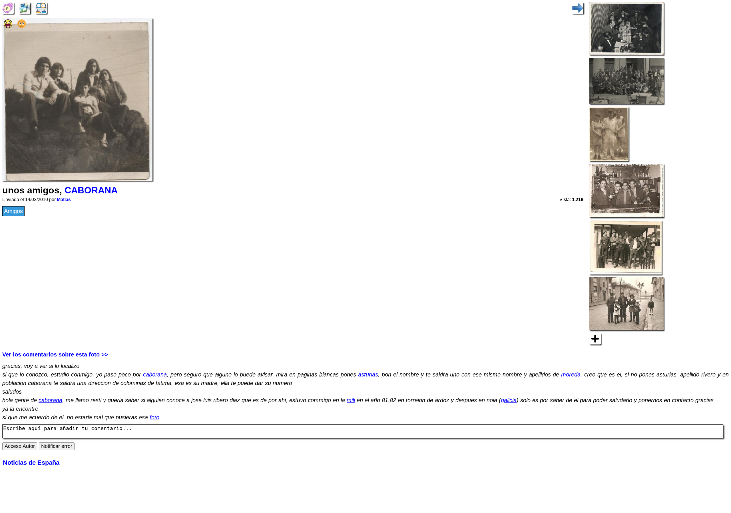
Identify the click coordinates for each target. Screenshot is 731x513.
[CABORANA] (8, 7)
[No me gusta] (21, 26)
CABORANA (91, 190)
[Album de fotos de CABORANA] (24, 7)
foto (154, 417)
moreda (571, 374)
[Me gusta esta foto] (8, 26)
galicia (509, 400)
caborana (155, 374)
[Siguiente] (577, 7)
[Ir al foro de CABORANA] (41, 7)
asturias (368, 374)
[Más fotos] (595, 338)
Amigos (13, 211)
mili (351, 400)
